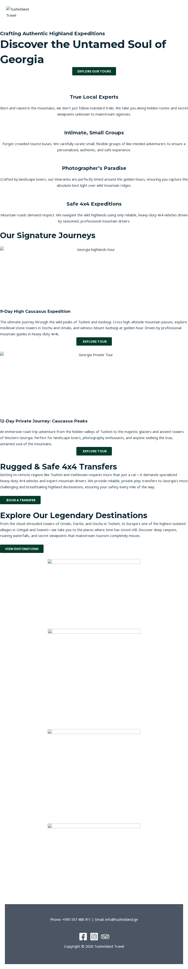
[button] (141, 12)
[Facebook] (83, 936)
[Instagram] (94, 936)
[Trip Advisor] (105, 936)
